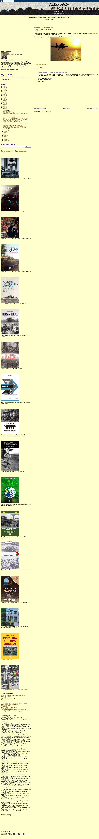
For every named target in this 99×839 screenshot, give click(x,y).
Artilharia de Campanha (6, 696)
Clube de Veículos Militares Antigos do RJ (10, 697)
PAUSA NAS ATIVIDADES (8, 111)
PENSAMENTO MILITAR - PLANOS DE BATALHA (12, 120)
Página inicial (66, 108)
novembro (6, 128)
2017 (4, 98)
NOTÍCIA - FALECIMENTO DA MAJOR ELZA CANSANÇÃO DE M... (16, 122)
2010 (4, 107)
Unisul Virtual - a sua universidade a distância (11, 711)
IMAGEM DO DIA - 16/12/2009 (9, 117)
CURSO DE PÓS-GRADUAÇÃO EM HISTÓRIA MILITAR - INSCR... (16, 118)
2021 (4, 93)
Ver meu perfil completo (6, 71)
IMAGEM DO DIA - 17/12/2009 (9, 112)
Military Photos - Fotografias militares (9, 704)
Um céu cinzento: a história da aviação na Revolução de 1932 (15, 709)
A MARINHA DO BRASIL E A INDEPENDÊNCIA (12, 121)
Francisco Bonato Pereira (45, 72)
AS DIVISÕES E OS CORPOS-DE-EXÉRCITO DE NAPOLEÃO (15, 119)
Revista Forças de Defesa (7, 708)
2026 (4, 86)
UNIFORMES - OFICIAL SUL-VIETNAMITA (11, 124)
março (5, 139)
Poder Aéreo (4, 706)
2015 (4, 100)
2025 (4, 87)
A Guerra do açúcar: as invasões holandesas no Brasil (13, 695)
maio (5, 136)
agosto (5, 132)
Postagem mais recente (40, 108)
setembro (6, 131)
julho (5, 134)
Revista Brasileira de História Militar (9, 707)
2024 (4, 89)
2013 (4, 103)
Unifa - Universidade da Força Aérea (9, 710)
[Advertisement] (16, 37)
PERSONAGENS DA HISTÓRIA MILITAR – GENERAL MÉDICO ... (15, 126)
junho (5, 135)
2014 (4, 102)
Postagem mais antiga (92, 108)
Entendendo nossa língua (6, 699)
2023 (4, 90)
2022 (4, 91)
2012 (4, 104)
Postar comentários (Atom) (44, 111)
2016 (4, 99)
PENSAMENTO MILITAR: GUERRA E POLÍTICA (12, 125)
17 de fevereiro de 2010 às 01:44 (60, 72)
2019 (4, 95)
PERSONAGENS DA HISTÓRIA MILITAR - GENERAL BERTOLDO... (16, 113)
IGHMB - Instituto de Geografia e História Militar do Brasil (14, 703)
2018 (4, 97)
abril (5, 138)
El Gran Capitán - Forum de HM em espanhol (11, 698)
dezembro (6, 110)
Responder (41, 81)
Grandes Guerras (5, 701)
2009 (4, 108)
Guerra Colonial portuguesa (7, 702)
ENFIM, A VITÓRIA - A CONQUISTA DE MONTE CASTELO (14, 127)
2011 (4, 106)
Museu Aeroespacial (5, 705)
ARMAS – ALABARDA (7, 114)
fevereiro (6, 140)
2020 (4, 94)
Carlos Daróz (12, 53)
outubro (5, 130)
